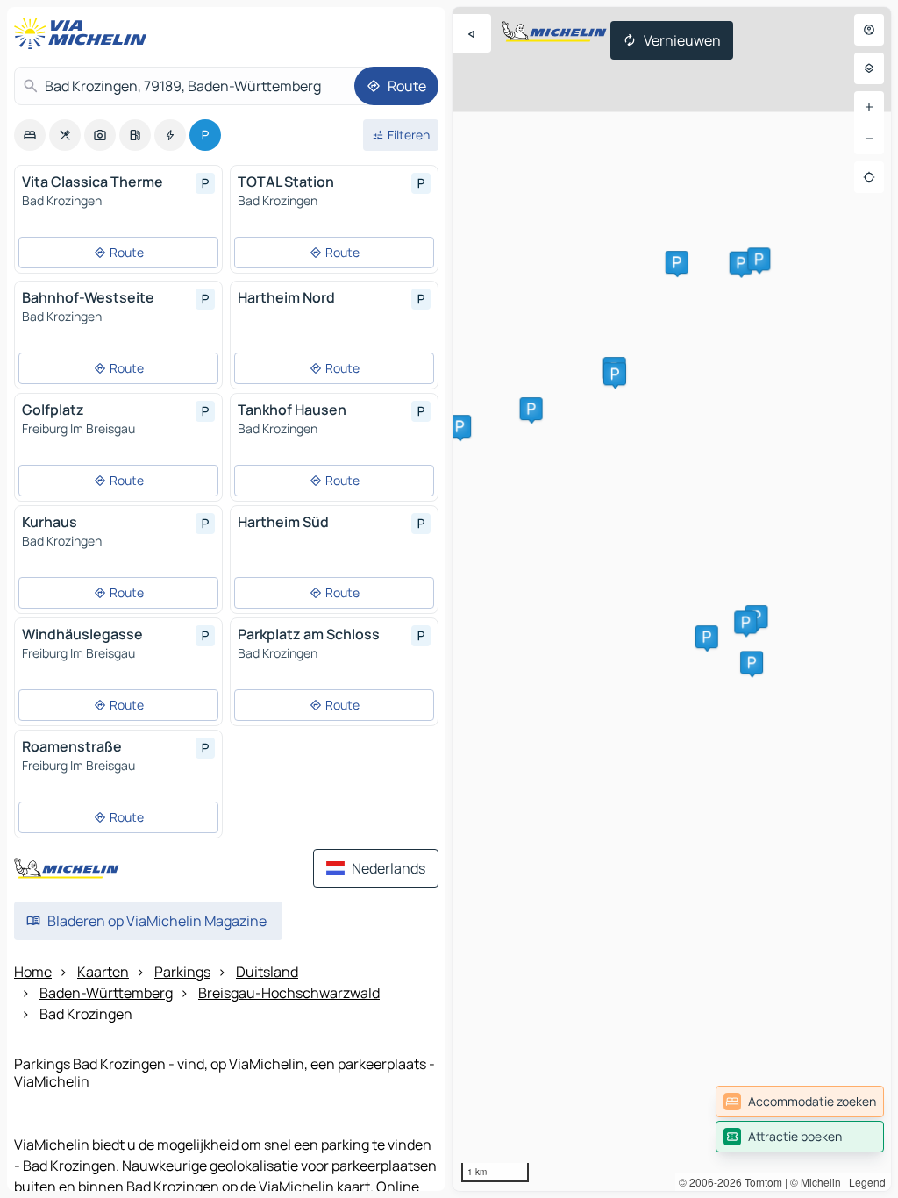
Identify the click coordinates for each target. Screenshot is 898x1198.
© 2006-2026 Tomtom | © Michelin (760, 1181)
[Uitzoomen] (869, 138)
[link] (800, 1101)
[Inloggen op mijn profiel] (869, 30)
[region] (672, 599)
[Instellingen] (869, 68)
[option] (30, 135)
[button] (706, 636)
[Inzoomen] (869, 107)
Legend (867, 1181)
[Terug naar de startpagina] (84, 33)
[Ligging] (869, 177)
